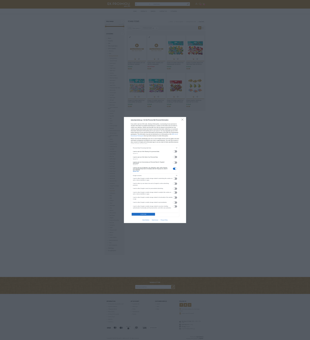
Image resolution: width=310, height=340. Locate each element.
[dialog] (155, 170)
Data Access (155, 220)
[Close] (182, 120)
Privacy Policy (164, 220)
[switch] (175, 151)
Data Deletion (145, 220)
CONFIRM (143, 214)
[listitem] (155, 148)
